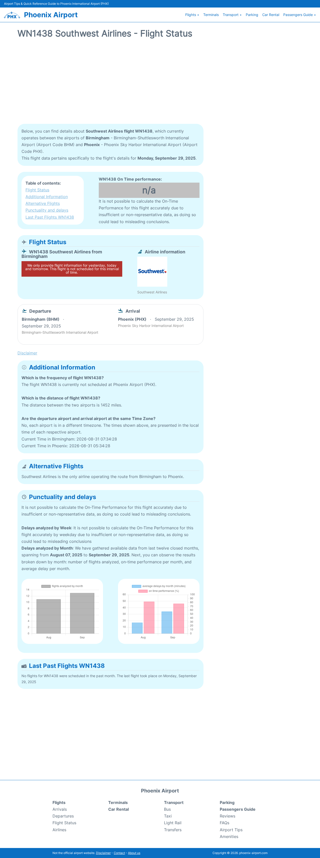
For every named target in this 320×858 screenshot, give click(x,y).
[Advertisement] (160, 84)
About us (134, 853)
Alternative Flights (43, 203)
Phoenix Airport (51, 14)
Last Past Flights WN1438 (50, 217)
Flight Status (37, 189)
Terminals (211, 15)
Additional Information (47, 196)
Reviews (227, 815)
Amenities (229, 836)
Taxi (168, 815)
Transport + (232, 15)
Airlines (59, 829)
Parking (252, 15)
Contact (119, 853)
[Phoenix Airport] (12, 15)
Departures (63, 815)
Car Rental (270, 15)
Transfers (173, 829)
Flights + (192, 15)
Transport (174, 802)
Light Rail (173, 822)
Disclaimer (103, 853)
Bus (167, 809)
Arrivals (59, 809)
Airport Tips (231, 829)
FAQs (224, 822)
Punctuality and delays (47, 210)
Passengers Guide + (299, 15)
